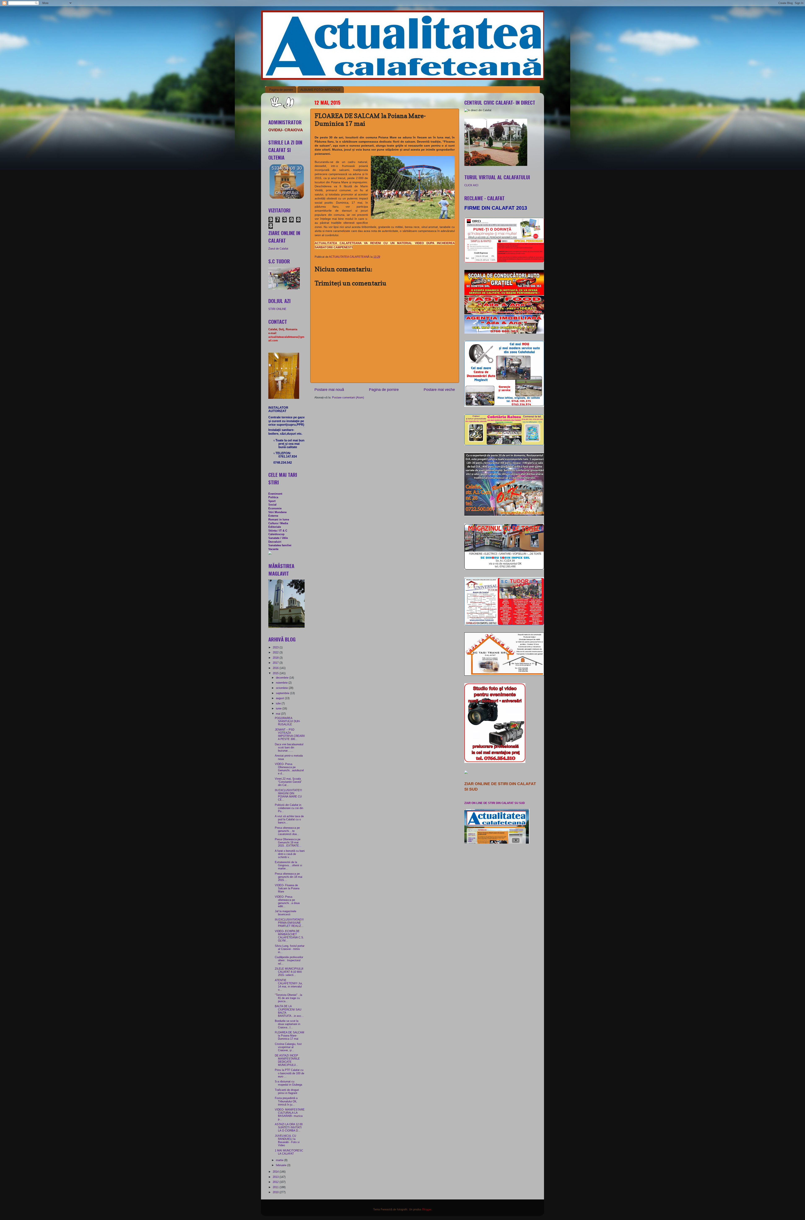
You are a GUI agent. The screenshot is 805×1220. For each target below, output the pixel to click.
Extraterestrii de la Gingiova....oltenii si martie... (288, 865)
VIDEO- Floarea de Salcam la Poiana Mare (287, 888)
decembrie (282, 677)
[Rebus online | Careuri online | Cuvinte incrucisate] (270, 553)
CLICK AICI (471, 185)
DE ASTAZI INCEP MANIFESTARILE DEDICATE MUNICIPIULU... (287, 1060)
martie (280, 1160)
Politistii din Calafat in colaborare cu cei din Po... (289, 808)
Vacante (273, 549)
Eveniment (275, 493)
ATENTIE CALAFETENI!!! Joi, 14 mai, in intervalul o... (289, 985)
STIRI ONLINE (277, 309)
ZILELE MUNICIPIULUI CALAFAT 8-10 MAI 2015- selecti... (289, 972)
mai (278, 713)
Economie (275, 508)
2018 (276, 657)
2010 (276, 1192)
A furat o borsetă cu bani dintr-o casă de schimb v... (290, 854)
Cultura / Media (278, 523)
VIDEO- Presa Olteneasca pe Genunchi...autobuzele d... (289, 769)
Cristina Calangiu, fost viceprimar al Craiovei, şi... (288, 1047)
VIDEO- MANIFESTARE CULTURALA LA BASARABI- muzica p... (290, 1114)
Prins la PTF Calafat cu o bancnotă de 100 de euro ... (289, 1073)
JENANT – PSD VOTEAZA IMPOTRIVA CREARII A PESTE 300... (290, 734)
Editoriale (274, 526)
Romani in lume (278, 519)
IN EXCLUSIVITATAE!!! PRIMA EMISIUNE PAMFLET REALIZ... (289, 922)
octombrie (282, 688)
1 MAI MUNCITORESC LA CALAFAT (289, 1152)
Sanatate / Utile (278, 538)
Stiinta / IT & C (277, 530)
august (280, 698)
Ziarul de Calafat (278, 248)
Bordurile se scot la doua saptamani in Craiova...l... (287, 1024)
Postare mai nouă (329, 390)
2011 (276, 1187)
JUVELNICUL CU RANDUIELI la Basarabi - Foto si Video (287, 1140)
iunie (279, 708)
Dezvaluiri (274, 541)
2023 (276, 647)
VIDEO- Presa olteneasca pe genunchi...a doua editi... (287, 901)
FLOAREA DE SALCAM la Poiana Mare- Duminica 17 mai (289, 1035)
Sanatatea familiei (279, 545)
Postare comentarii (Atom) (348, 397)
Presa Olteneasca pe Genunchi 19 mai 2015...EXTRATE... (288, 842)
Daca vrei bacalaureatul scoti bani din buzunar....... (289, 747)
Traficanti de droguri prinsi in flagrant (287, 1092)
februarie (281, 1165)
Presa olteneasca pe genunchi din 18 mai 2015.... (288, 877)
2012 (276, 1182)
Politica (273, 497)
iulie (279, 703)
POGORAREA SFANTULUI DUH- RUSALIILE (287, 721)
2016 (276, 668)
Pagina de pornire (281, 89)
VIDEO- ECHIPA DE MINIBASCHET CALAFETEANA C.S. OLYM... (289, 936)
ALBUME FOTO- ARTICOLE (320, 89)
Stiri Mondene (277, 512)
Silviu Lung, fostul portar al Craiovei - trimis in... (289, 949)
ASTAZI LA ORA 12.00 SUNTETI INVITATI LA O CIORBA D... (289, 1127)
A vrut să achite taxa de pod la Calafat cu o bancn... (289, 819)
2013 (276, 1177)
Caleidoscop (276, 534)
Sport (271, 501)
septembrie (283, 693)
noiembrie (282, 682)
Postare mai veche (439, 390)
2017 (276, 662)
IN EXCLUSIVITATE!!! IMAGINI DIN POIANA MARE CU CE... (288, 795)
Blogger (426, 1209)
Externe (273, 515)
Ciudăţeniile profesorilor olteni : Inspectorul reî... (289, 960)
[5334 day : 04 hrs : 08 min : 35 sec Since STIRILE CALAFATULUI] (286, 197)
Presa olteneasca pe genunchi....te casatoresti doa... (287, 831)
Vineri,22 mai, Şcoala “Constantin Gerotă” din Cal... (288, 782)
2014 (276, 1171)
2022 (276, 652)
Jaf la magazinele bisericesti (285, 913)
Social (272, 504)
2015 (276, 673)
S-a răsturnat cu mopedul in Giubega (288, 1083)
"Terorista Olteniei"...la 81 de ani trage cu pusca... (288, 998)
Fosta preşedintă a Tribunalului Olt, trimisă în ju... (286, 1101)
